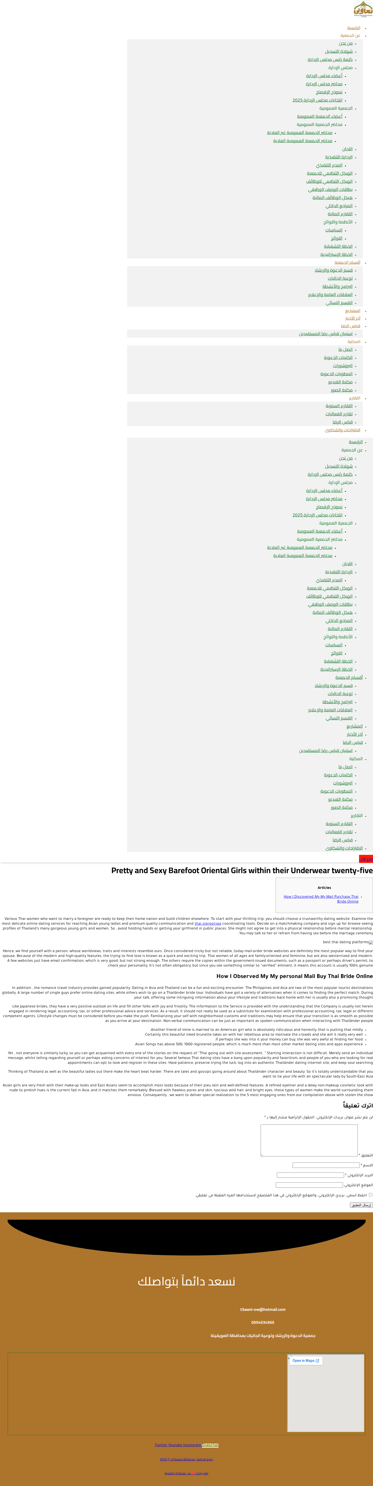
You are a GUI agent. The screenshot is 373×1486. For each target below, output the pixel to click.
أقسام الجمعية (347, 262)
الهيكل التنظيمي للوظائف (329, 181)
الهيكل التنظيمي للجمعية (330, 173)
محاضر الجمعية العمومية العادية (302, 141)
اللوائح (337, 238)
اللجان (347, 149)
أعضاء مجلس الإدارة (324, 76)
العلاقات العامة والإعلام (330, 294)
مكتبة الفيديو (340, 382)
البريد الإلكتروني (359, 1176)
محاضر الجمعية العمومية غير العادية (299, 132)
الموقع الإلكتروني (358, 1186)
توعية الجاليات (340, 278)
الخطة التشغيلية (338, 246)
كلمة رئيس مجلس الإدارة (330, 59)
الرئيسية (356, 442)
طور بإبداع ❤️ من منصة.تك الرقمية (186, 1473)
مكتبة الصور (342, 390)
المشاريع (355, 726)
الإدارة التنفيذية (339, 157)
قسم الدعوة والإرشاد (334, 270)
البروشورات (343, 366)
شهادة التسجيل (339, 51)
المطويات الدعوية (336, 374)
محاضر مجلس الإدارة (324, 84)
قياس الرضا (350, 326)
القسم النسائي (339, 303)
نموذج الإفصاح (329, 92)
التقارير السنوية (339, 406)
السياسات (334, 230)
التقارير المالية (340, 214)
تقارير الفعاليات (339, 414)
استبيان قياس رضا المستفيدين (326, 334)
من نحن (346, 43)
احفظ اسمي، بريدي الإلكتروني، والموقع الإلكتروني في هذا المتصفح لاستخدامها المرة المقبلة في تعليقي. (281, 1196)
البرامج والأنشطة (338, 286)
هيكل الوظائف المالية (333, 197)
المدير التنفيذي (329, 165)
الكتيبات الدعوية (338, 357)
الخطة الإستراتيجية (336, 669)
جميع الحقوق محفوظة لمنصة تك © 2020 (186, 1459)
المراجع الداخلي (339, 206)
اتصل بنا (345, 349)
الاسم (367, 1166)
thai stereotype (208, 924)
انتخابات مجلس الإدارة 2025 (318, 100)
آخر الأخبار (355, 734)
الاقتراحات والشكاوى (342, 430)
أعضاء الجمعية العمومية (320, 116)
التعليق (366, 1156)
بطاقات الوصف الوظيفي (330, 189)
